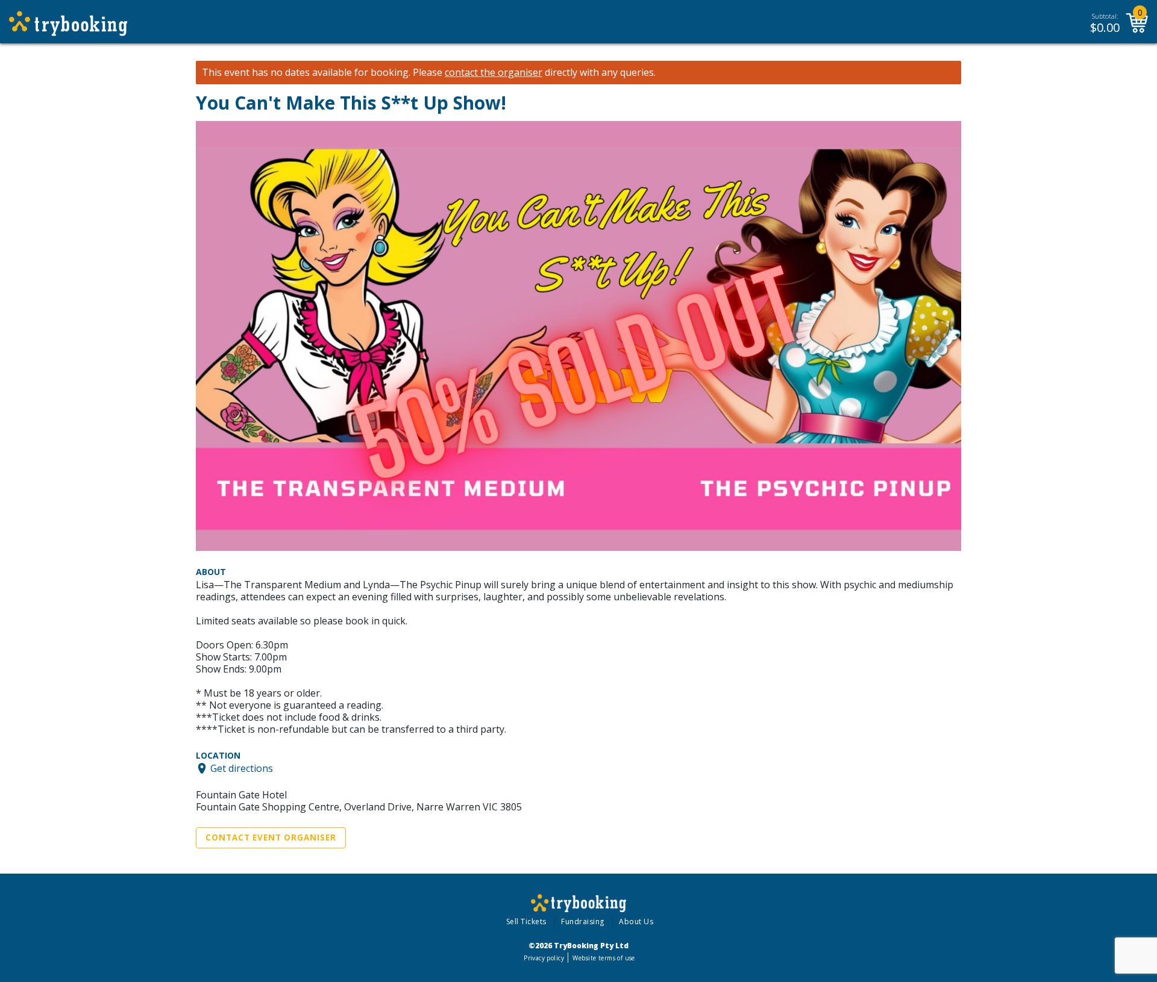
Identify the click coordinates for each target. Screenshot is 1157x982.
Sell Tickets (526, 921)
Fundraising (582, 921)
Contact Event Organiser (270, 837)
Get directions (241, 768)
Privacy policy (544, 958)
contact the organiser (493, 72)
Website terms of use (603, 958)
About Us (636, 921)
